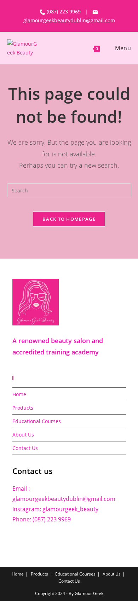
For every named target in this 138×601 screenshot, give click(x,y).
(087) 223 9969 (64, 11)
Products (22, 407)
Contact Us (25, 448)
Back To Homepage (69, 219)
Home (19, 394)
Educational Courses (36, 421)
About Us (23, 434)
